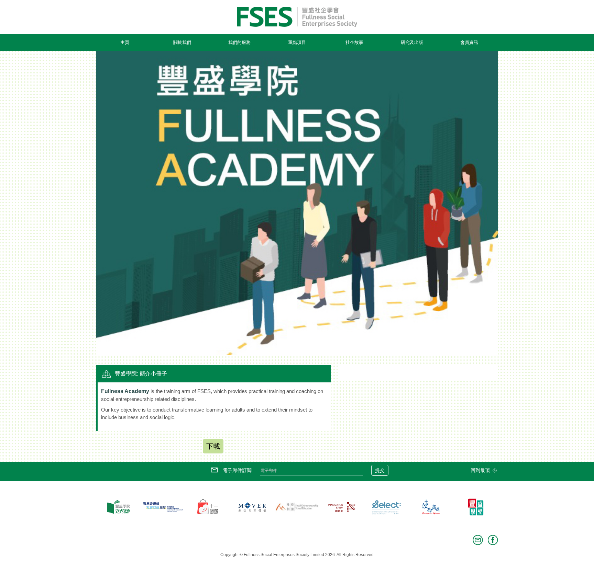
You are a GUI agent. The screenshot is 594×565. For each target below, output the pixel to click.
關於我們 (182, 42)
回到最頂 (481, 470)
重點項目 (297, 42)
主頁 (124, 42)
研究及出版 (412, 42)
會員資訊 (469, 42)
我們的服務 (239, 42)
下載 (213, 446)
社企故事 (354, 42)
